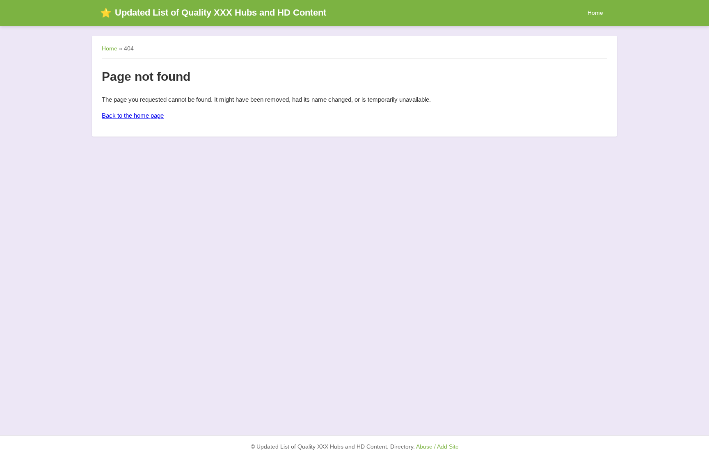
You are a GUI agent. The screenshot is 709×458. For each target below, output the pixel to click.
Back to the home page (133, 115)
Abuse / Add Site (437, 447)
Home (595, 12)
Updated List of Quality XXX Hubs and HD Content (213, 12)
